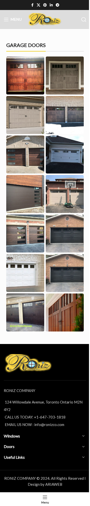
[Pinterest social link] (45, 5)
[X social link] (38, 5)
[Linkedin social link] (51, 5)
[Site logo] (45, 19)
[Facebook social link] (32, 5)
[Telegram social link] (57, 5)
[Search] (84, 19)
